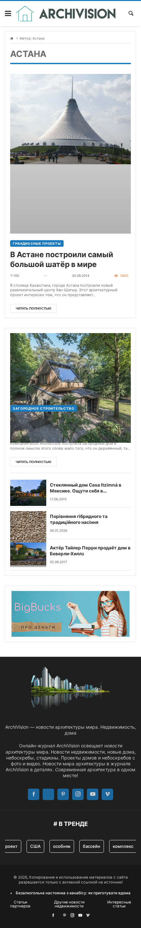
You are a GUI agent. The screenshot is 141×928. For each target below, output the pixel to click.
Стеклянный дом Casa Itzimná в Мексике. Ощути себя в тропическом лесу (85, 488)
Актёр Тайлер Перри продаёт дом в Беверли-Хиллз (90, 550)
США (31, 846)
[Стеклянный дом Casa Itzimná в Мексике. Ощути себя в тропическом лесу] (28, 492)
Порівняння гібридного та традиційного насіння (79, 519)
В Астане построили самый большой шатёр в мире (61, 259)
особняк (57, 846)
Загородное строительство (43, 408)
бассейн (87, 846)
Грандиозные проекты (37, 243)
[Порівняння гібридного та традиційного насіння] (28, 523)
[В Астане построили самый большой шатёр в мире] (70, 154)
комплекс (119, 846)
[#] (53, 915)
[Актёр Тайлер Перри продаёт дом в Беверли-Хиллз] (28, 555)
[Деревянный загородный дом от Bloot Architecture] (70, 366)
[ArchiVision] (66, 13)
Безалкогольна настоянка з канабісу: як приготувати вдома (73, 893)
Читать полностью (33, 308)
